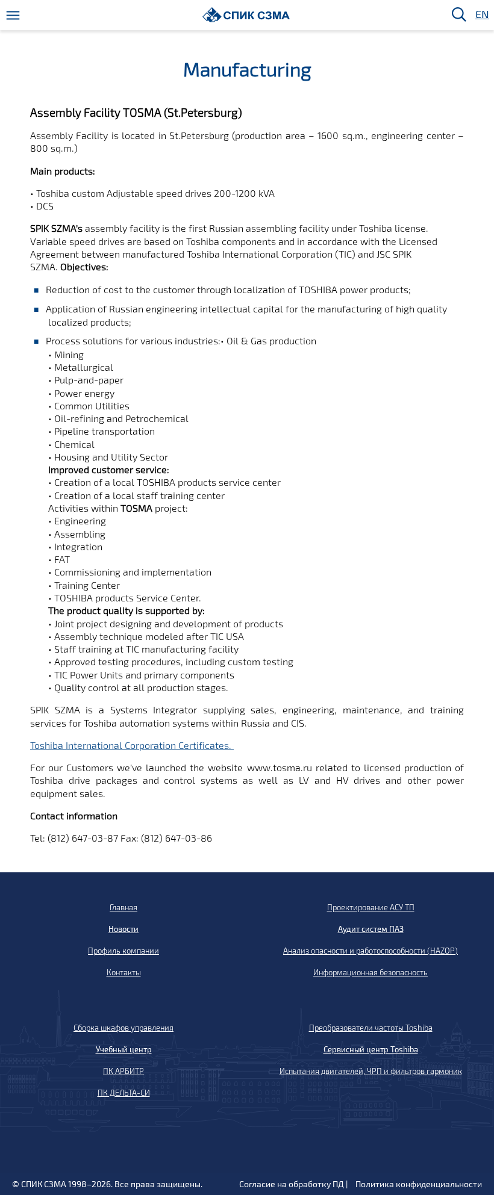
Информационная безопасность (370, 972)
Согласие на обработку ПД (291, 1184)
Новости (123, 929)
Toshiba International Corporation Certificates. (132, 745)
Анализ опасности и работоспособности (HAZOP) (370, 950)
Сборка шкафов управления (123, 1027)
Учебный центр (124, 1049)
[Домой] (246, 14)
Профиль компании (123, 950)
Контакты (124, 972)
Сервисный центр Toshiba (371, 1049)
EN (481, 14)
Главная (123, 907)
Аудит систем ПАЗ (371, 929)
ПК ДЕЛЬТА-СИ (124, 1092)
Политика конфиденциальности (418, 1184)
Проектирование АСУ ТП (370, 907)
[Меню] (13, 15)
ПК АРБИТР (123, 1071)
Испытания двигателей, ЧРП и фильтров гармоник (371, 1071)
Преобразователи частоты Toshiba (371, 1027)
